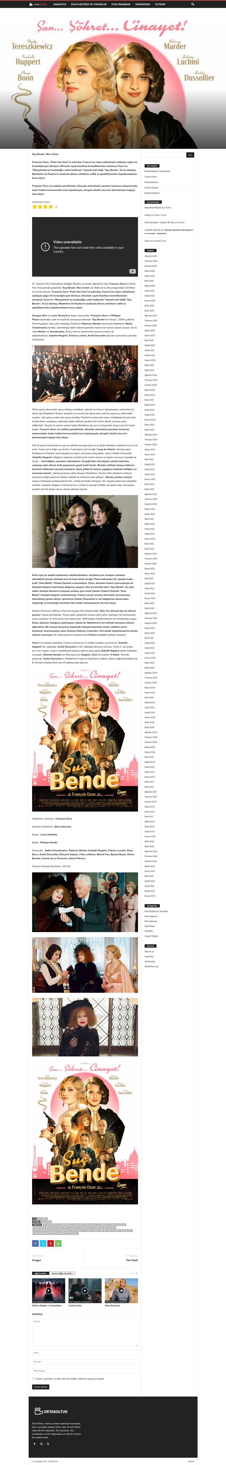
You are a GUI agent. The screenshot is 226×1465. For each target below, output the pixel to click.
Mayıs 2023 (150, 449)
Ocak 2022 (149, 529)
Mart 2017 (149, 817)
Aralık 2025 (150, 296)
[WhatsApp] (58, 1243)
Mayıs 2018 (150, 747)
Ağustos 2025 (151, 315)
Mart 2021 (149, 578)
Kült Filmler (150, 926)
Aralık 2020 (150, 593)
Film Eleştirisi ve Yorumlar (89, 4)
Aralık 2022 (150, 474)
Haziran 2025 (151, 325)
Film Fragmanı (121, 4)
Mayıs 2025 (150, 330)
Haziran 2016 (151, 861)
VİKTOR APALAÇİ (44, 134)
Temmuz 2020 (151, 618)
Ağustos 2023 (151, 435)
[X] (43, 1243)
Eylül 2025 (149, 311)
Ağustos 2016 (151, 851)
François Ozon (109, 1228)
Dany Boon (38, 1228)
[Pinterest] (50, 1243)
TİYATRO (149, 931)
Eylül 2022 (149, 489)
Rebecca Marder (59, 1234)
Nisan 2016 (150, 871)
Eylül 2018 (149, 727)
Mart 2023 (149, 459)
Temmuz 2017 (151, 797)
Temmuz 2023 (151, 440)
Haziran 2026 (151, 266)
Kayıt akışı (149, 956)
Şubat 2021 (150, 583)
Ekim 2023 (149, 425)
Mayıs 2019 (150, 688)
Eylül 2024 (149, 370)
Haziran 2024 (151, 385)
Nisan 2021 (150, 573)
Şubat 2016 (150, 881)
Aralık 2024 (150, 355)
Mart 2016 (149, 876)
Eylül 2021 (149, 549)
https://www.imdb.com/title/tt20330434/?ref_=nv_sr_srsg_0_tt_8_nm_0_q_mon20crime (68, 1231)
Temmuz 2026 (151, 261)
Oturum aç (149, 951)
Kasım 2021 (150, 539)
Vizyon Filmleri (151, 936)
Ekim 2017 (149, 782)
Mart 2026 (149, 281)
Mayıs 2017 (150, 807)
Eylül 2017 (149, 787)
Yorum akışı (150, 961)
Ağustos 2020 (151, 613)
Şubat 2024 (150, 405)
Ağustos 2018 (151, 732)
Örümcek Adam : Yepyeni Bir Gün (159, 222)
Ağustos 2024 (151, 375)
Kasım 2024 (150, 360)
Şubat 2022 (150, 524)
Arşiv (147, 241)
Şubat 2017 (150, 821)
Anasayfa (59, 4)
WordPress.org (151, 966)
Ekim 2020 (149, 603)
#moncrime (65, 1225)
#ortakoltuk (90, 1225)
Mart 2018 (149, 757)
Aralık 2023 (150, 415)
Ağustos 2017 (151, 792)
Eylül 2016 (149, 846)
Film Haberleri (151, 921)
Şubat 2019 (150, 702)
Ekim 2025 (149, 306)
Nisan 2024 (150, 395)
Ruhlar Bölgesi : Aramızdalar (47, 1305)
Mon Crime (127, 1231)
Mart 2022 (149, 519)
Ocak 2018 (149, 767)
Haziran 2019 (151, 683)
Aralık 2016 (150, 831)
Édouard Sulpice (53, 1228)
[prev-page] (132, 1273)
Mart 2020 (149, 638)
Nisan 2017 (150, 812)
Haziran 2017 (151, 802)
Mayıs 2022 (150, 509)
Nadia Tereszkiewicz (42, 1234)
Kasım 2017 (150, 777)
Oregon (36, 1260)
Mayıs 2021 (150, 568)
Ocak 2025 (149, 350)
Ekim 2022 (149, 484)
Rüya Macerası (112, 1305)
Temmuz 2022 (151, 499)
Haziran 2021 (151, 564)
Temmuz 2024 (151, 380)
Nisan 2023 (150, 454)
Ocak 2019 (149, 707)
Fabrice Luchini (68, 1228)
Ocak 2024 (149, 410)
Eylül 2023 (149, 430)
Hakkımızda (142, 4)
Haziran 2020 (151, 623)
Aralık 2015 (150, 891)
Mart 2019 (149, 697)
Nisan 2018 (150, 752)
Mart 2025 (149, 340)
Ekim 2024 (149, 365)
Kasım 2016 (150, 836)
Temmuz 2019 (151, 678)
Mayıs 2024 (150, 390)
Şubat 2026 (150, 286)
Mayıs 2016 (150, 866)
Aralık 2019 (150, 653)
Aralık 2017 (150, 772)
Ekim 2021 (149, 544)
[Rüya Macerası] (121, 1290)
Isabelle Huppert (113, 1231)
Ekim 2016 (149, 841)
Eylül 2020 (149, 608)
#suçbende (103, 1225)
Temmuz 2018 (151, 737)
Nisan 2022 (150, 514)
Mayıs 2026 (150, 271)
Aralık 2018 (150, 712)
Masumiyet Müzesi (153, 208)
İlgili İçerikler (41, 1273)
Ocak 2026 (149, 291)
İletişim (160, 4)
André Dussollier (118, 1225)
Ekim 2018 (149, 722)
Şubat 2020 (150, 643)
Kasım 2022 (150, 479)
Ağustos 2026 (151, 256)
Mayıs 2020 (150, 628)
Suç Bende (42, 1219)
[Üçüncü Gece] (85, 1290)
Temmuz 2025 (151, 320)
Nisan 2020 (150, 633)
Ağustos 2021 (151, 554)
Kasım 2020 (150, 598)
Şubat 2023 (150, 464)
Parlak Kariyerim (152, 193)
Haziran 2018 (151, 742)
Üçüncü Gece (74, 1305)
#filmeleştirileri (51, 1225)
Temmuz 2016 (151, 856)
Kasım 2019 (150, 658)
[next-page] (136, 1273)
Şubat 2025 (150, 345)
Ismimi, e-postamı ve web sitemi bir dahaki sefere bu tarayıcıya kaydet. (70, 1379)
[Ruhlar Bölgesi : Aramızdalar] (48, 1290)
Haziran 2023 (151, 444)
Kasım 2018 (150, 717)
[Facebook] (35, 1243)
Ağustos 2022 (151, 494)
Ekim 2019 (149, 663)
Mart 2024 (149, 400)
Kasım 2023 (150, 420)
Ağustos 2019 (151, 673)
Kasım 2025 (150, 301)
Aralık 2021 (150, 534)
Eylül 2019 (149, 668)
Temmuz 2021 (151, 559)
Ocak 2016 (149, 886)
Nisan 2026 (150, 276)
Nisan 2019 (150, 692)
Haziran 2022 (151, 504)
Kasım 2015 (150, 896)
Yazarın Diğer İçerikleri (62, 1273)
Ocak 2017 (149, 826)
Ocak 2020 (149, 648)
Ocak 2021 (149, 588)
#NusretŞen (77, 1225)
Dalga (147, 215)
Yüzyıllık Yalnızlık (152, 230)
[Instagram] (42, 1444)
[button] (192, 4)
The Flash (132, 1260)
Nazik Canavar (151, 188)
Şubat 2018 (150, 762)
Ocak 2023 (149, 469)
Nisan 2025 (150, 335)
